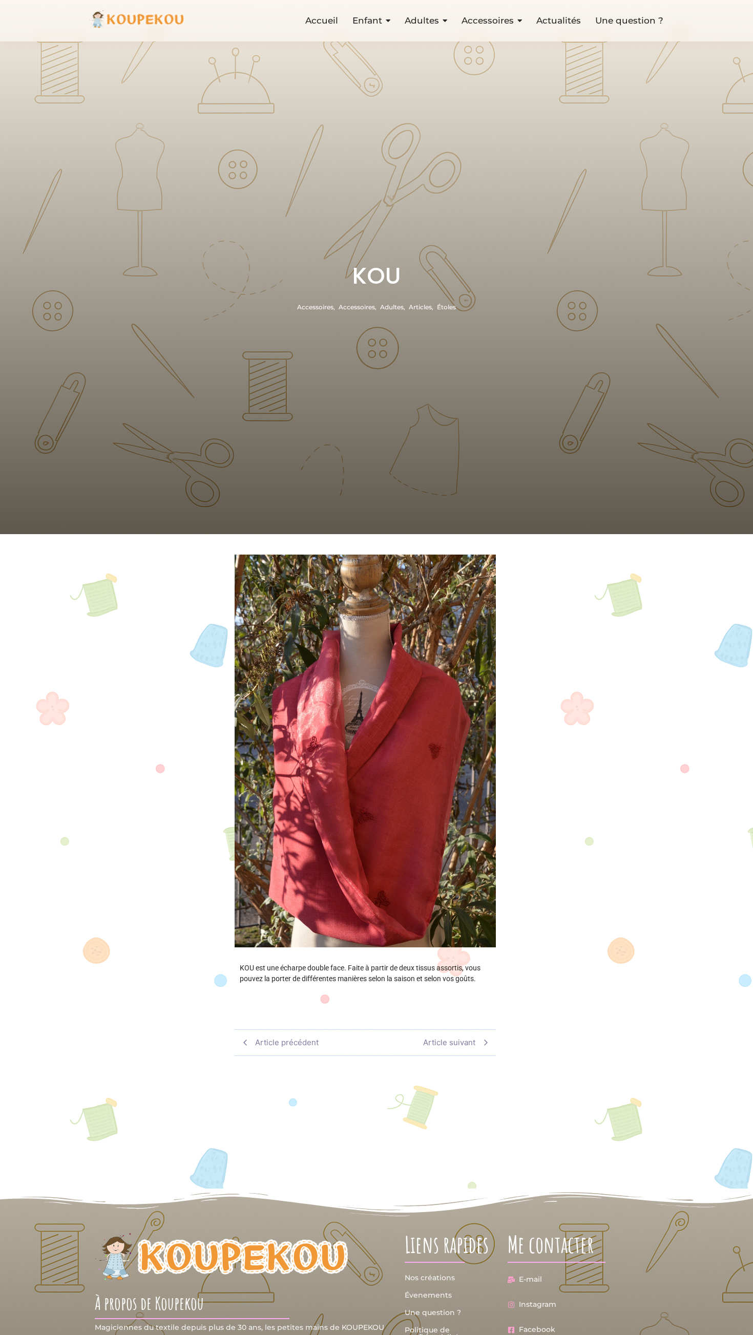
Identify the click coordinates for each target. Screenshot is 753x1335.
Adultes (392, 307)
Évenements (428, 1295)
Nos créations (430, 1277)
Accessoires (316, 307)
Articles (421, 307)
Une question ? (433, 1312)
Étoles (446, 307)
